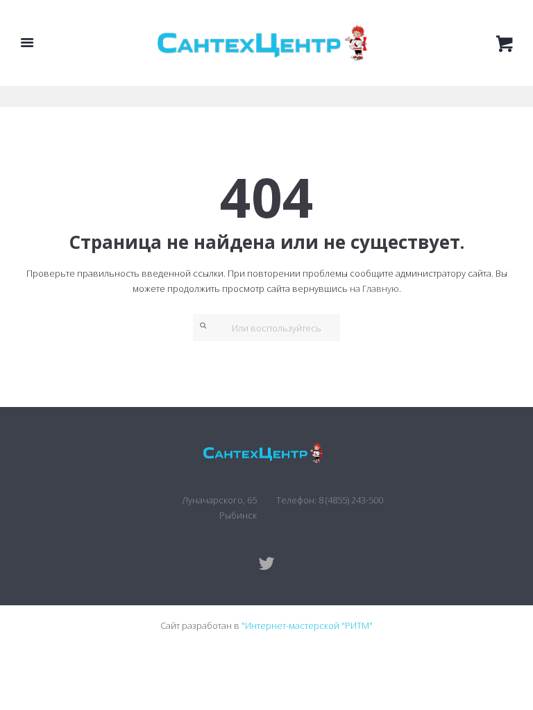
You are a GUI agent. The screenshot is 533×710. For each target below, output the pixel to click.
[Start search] (200, 325)
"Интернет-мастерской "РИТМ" (307, 625)
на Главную (374, 288)
